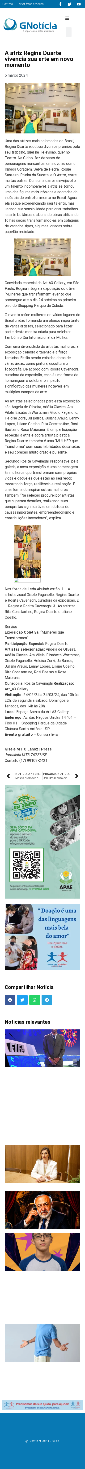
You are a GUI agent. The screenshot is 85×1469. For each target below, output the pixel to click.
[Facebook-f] (60, 4)
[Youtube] (79, 4)
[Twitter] (69, 4)
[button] (67, 18)
